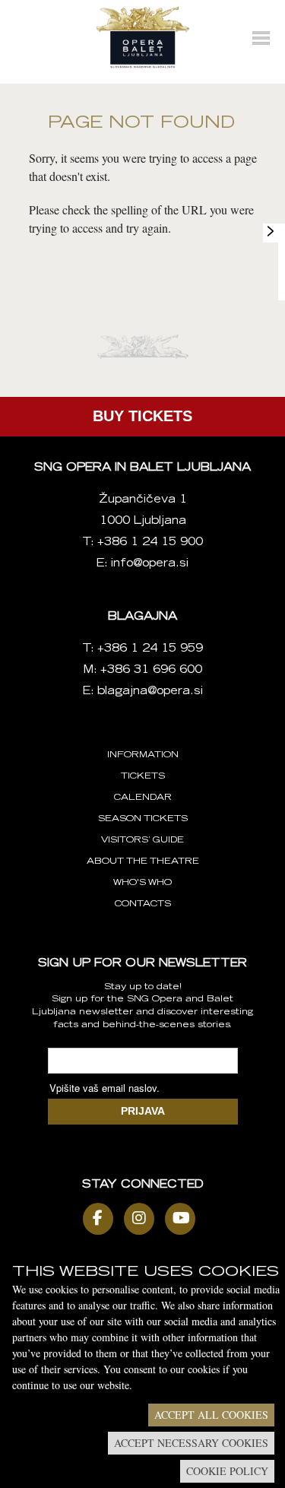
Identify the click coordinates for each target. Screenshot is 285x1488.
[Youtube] (184, 1219)
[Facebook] (102, 1219)
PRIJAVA (143, 1111)
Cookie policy (227, 1471)
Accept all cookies (211, 1414)
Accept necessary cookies (191, 1443)
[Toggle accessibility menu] (270, 231)
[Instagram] (143, 1219)
